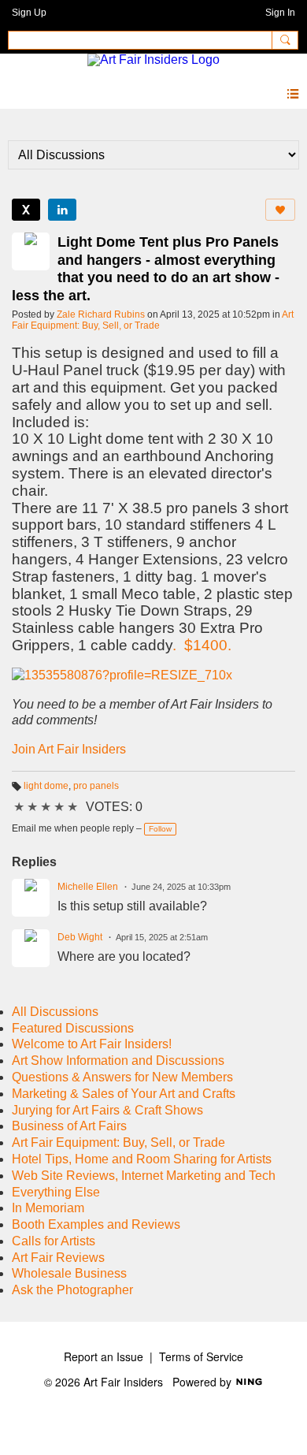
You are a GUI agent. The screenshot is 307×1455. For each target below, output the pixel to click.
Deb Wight (79, 937)
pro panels (96, 785)
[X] (26, 210)
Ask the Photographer (72, 1290)
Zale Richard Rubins (101, 314)
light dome (46, 785)
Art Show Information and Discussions (118, 1060)
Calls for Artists (53, 1241)
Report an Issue (103, 1356)
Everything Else (56, 1192)
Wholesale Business (69, 1273)
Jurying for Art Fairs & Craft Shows (107, 1110)
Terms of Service (201, 1356)
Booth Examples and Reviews (96, 1224)
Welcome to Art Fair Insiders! (92, 1044)
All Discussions (55, 1011)
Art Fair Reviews (58, 1257)
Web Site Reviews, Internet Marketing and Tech (144, 1175)
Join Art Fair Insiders (69, 749)
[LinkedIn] (62, 210)
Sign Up (29, 12)
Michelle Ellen (87, 886)
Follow (160, 828)
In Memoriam (48, 1208)
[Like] (280, 210)
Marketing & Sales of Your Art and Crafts (123, 1093)
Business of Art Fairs (69, 1126)
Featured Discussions (73, 1028)
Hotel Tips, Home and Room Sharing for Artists (142, 1159)
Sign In (280, 12)
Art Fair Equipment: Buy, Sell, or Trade (153, 320)
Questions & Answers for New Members (122, 1077)
